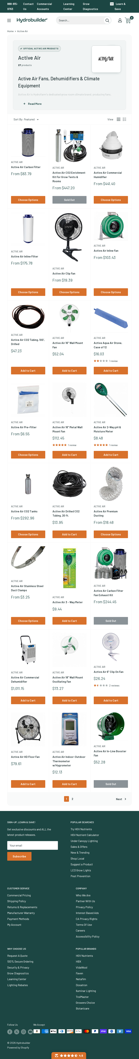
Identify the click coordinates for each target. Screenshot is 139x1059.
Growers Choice (85, 1002)
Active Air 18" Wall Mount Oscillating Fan (67, 679)
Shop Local (77, 858)
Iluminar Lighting (86, 990)
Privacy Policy (84, 907)
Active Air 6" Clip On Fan (108, 671)
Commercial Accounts (44, 6)
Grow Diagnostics (90, 6)
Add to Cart (28, 370)
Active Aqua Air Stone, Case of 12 (108, 345)
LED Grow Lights (81, 870)
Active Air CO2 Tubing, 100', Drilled (28, 342)
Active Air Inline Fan (106, 250)
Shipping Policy (16, 901)
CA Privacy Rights (86, 918)
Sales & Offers (79, 846)
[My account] (120, 20)
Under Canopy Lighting (84, 841)
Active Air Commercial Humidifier (108, 174)
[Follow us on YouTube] (30, 1031)
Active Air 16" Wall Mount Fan (67, 345)
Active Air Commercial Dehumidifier (25, 679)
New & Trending (80, 852)
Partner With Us (85, 901)
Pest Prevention (80, 876)
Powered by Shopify (18, 1047)
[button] (68, 1055)
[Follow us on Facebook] (9, 1031)
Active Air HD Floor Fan (25, 756)
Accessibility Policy (87, 936)
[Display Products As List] (124, 119)
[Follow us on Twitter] (16, 1031)
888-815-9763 (12, 6)
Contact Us (28, 6)
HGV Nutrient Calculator (85, 835)
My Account (14, 924)
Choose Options (28, 199)
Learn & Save (120, 6)
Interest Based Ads (87, 913)
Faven (79, 973)
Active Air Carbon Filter (26, 167)
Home (10, 31)
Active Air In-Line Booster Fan (110, 753)
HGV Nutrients (84, 955)
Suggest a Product (82, 864)
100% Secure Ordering (20, 961)
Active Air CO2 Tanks (24, 511)
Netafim (81, 979)
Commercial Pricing (19, 895)
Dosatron (81, 985)
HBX (78, 961)
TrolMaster (82, 996)
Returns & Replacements (22, 907)
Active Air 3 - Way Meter (67, 602)
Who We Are (83, 895)
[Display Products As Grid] (118, 119)
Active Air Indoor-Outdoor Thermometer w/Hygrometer (68, 761)
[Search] (107, 20)
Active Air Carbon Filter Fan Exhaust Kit (108, 592)
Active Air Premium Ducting (106, 513)
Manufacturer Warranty (21, 913)
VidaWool (81, 967)
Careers (80, 930)
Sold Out (69, 199)
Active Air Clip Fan (63, 273)
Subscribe (19, 856)
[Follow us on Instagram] (23, 1031)
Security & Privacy (18, 967)
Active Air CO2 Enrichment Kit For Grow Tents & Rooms (68, 177)
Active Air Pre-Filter (24, 427)
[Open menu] (9, 20)
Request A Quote (17, 955)
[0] (128, 20)
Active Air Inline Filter (24, 256)
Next (119, 799)
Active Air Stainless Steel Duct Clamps (27, 588)
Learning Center (68, 6)
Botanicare (82, 1008)
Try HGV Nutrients (81, 829)
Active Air (17, 162)
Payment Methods (18, 918)
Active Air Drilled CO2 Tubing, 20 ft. (65, 513)
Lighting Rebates (17, 985)
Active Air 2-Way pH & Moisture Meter (107, 429)
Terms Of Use (84, 924)
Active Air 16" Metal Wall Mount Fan (67, 429)
